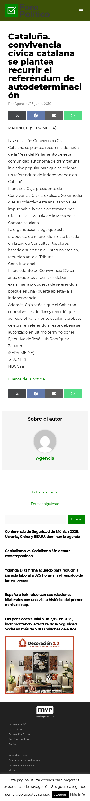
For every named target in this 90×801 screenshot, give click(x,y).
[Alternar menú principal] (81, 10)
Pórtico (13, 744)
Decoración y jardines (21, 765)
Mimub (13, 770)
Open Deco (15, 729)
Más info (77, 794)
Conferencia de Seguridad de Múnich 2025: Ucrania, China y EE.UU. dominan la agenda (42, 534)
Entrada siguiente (45, 504)
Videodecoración (18, 755)
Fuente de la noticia (26, 379)
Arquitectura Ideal (19, 739)
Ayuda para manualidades (24, 760)
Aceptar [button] (60, 794)
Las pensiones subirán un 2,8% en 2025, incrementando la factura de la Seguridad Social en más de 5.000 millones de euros (41, 624)
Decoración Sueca (19, 734)
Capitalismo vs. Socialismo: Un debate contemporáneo (37, 553)
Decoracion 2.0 (17, 724)
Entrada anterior (45, 492)
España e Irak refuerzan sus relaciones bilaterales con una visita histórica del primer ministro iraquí (43, 599)
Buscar (76, 519)
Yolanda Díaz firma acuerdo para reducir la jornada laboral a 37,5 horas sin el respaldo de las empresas (44, 575)
